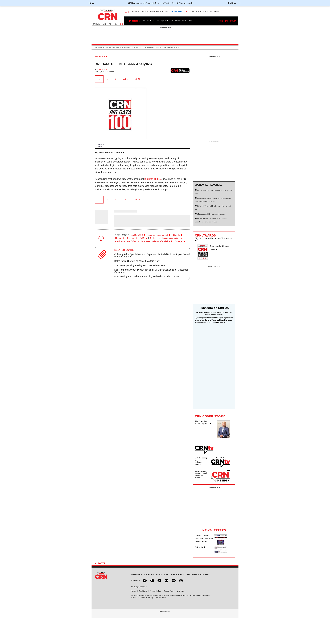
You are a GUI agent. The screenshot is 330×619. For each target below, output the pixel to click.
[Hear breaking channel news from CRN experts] (220, 476)
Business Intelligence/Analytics (155, 241)
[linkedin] (152, 580)
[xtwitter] (159, 580)
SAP (142, 238)
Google (176, 235)
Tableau (154, 238)
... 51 (125, 79)
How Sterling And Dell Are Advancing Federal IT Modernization (146, 276)
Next (137, 79)
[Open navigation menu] (127, 12)
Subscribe (199, 547)
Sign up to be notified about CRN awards (213, 238)
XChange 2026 (162, 21)
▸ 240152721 (139, 47)
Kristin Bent (102, 69)
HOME (98, 47)
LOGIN (233, 21)
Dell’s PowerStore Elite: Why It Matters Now (136, 261)
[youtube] (166, 580)
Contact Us (162, 574)
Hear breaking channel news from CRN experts (201, 474)
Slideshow (100, 56)
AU (104, 24)
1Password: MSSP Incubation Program (211, 214)
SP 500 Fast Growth (178, 21)
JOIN (220, 21)
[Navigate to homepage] (108, 20)
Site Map (180, 591)
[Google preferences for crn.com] (180, 70)
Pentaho (131, 238)
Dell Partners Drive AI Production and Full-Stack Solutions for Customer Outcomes (151, 270)
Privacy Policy (155, 591)
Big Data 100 (137, 235)
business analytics (171, 238)
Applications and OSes (126, 241)
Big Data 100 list (152, 179)
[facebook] (144, 580)
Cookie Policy (168, 591)
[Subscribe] (220, 553)
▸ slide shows (108, 47)
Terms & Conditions (139, 591)
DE (110, 24)
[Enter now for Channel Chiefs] (203, 259)
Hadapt (118, 238)
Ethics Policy (177, 574)
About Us (149, 574)
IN (99, 24)
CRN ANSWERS (176, 12)
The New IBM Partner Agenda (202, 422)
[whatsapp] (181, 580)
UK (115, 24)
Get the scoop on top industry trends (201, 461)
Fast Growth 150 (148, 21)
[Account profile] (226, 21)
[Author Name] (101, 222)
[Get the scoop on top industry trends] (220, 462)
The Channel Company (198, 574)
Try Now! (232, 3)
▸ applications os (124, 47)
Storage (179, 241)
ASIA (95, 24)
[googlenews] (173, 580)
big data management (158, 235)
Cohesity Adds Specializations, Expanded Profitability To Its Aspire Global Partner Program (152, 255)
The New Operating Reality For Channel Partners (139, 265)
